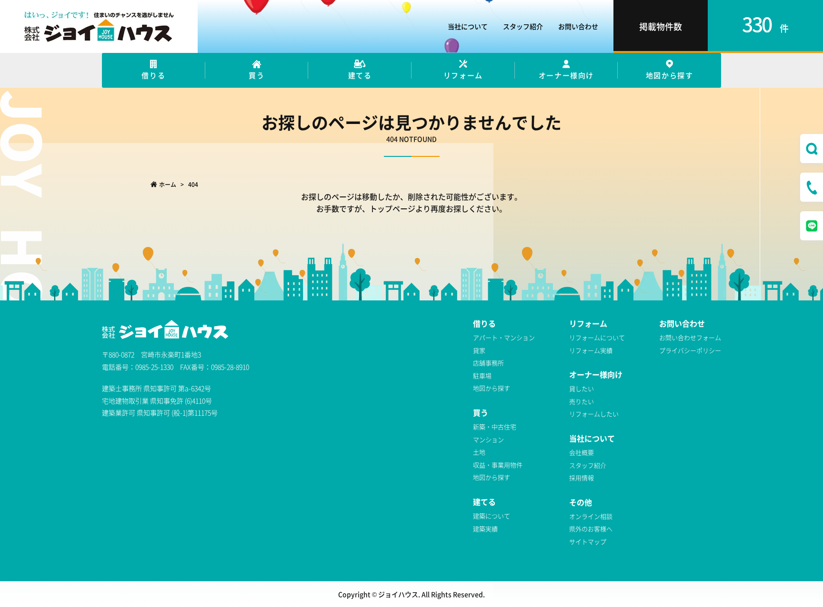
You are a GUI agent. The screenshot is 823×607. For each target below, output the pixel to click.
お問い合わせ (578, 26)
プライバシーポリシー (690, 350)
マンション (488, 439)
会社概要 (581, 452)
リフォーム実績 (590, 350)
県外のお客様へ (590, 528)
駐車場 (482, 375)
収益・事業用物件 (497, 464)
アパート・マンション (504, 337)
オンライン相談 (590, 516)
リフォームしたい (594, 413)
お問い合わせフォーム (690, 337)
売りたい (581, 401)
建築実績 (485, 528)
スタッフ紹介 (523, 26)
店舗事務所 (488, 362)
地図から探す (491, 387)
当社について (468, 26)
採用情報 (581, 477)
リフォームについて (597, 337)
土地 (479, 451)
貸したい (581, 388)
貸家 (479, 350)
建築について (491, 515)
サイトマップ (587, 541)
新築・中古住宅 (494, 426)
